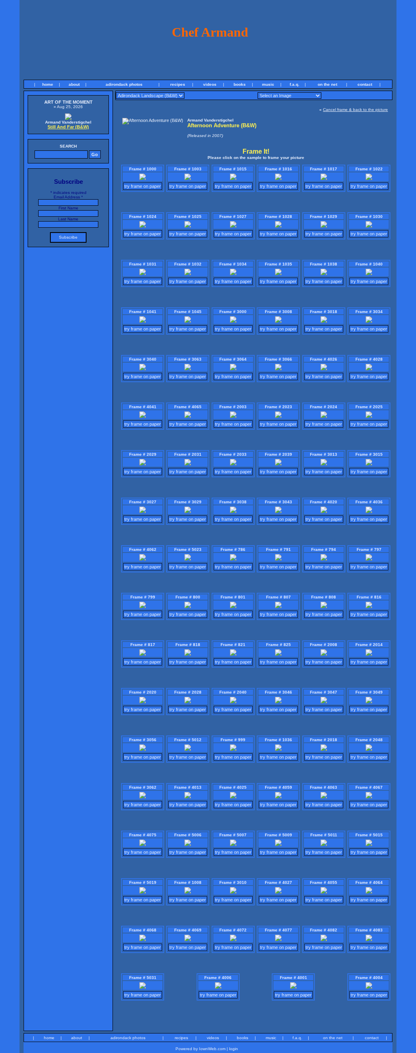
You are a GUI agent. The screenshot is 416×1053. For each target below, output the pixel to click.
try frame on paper (142, 186)
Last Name (68, 219)
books (240, 84)
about (74, 84)
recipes (177, 84)
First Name (68, 208)
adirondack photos (124, 84)
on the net (327, 84)
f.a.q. (294, 84)
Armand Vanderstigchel (68, 122)
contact (365, 84)
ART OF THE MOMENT (68, 102)
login (233, 1048)
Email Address (68, 197)
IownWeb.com (212, 1048)
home (47, 84)
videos (210, 84)
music (268, 84)
